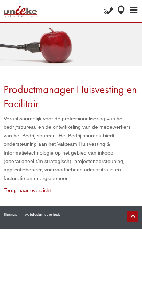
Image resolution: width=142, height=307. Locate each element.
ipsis (56, 214)
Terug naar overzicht (27, 190)
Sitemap (10, 214)
